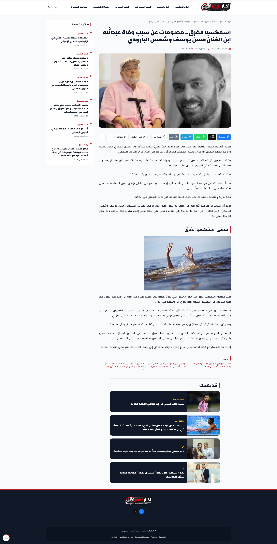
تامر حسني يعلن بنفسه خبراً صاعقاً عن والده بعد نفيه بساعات (148, 451)
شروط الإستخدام (126, 537)
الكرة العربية (163, 7)
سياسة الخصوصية (142, 537)
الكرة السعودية (143, 7)
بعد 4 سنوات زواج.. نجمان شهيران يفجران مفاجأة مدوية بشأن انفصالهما (152, 475)
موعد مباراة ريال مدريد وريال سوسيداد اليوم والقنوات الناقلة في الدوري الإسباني (69, 85)
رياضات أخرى (179, 421)
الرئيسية (228, 21)
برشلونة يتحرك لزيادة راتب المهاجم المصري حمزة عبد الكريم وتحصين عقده (71, 61)
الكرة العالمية (182, 7)
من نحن (154, 537)
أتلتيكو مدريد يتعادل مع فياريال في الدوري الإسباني (69, 130)
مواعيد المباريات (79, 7)
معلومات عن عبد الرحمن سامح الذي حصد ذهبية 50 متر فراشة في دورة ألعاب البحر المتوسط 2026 (148, 427)
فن (221, 21)
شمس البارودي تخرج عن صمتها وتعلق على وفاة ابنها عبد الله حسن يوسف (211, 365)
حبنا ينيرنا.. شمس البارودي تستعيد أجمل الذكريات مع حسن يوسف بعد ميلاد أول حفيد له (124, 366)
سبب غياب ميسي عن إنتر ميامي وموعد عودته (157, 404)
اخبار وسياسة (82, 101)
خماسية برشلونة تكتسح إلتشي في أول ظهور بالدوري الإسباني (69, 39)
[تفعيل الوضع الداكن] (49, 7)
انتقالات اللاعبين (101, 7)
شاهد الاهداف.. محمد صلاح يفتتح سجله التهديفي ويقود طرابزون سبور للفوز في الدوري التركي (69, 108)
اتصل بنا (114, 537)
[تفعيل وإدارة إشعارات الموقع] (6, 537)
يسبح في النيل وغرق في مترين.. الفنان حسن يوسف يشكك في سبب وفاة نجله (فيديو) (167, 365)
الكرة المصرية (122, 7)
